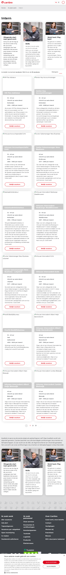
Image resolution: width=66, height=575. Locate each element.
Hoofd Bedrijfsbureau (14, 330)
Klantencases (28, 543)
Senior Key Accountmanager (44, 92)
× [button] (64, 555)
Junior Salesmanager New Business (48, 148)
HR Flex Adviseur (12, 93)
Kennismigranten (29, 530)
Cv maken (5, 536)
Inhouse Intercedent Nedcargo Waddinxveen (47, 207)
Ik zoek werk (12, 8)
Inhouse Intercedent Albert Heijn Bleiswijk (16, 385)
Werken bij (49, 529)
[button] (22, 573)
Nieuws (48, 536)
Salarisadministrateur (14, 208)
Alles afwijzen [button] (51, 566)
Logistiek (26, 537)
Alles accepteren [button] (51, 562)
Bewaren (28, 126)
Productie (27, 540)
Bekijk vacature (14, 126)
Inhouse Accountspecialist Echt (16, 148)
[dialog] (33, 564)
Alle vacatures (6, 520)
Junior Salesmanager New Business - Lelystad (16, 271)
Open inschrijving (8, 532)
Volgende (39, 425)
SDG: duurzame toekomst (55, 539)
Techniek (26, 533)
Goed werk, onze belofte (54, 520)
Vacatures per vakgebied (10, 529)
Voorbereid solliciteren (9, 539)
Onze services (28, 521)
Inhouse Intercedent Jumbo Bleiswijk (48, 385)
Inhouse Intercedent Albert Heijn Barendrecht (48, 329)
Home (3, 8)
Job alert (4, 523)
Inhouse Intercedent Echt (47, 272)
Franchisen (49, 532)
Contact (48, 523)
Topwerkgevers (7, 526)
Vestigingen (49, 526)
